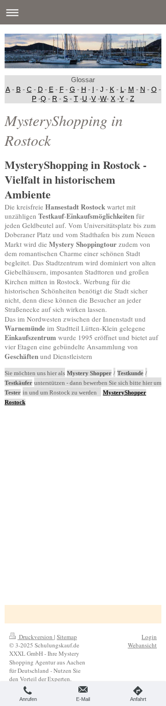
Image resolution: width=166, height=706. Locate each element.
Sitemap (67, 637)
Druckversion (36, 637)
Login (149, 637)
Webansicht (142, 645)
